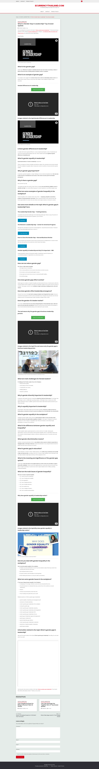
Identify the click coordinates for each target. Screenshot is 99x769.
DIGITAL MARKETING (22, 21)
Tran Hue (26, 28)
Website (17, 749)
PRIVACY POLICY (29, 1)
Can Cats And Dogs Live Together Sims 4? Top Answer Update (49, 705)
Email (17, 744)
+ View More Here (23, 233)
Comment (18, 726)
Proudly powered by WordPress (41, 766)
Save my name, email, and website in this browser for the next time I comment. (33, 754)
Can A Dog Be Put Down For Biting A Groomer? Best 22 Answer (26, 705)
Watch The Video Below (38, 89)
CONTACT (22, 1)
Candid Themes (61, 766)
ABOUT (17, 1)
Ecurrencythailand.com (49, 5)
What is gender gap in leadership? (42, 30)
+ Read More (22, 220)
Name (17, 739)
